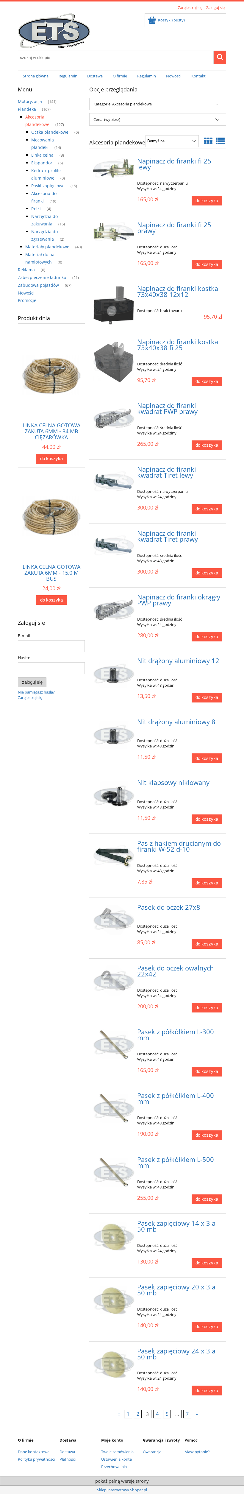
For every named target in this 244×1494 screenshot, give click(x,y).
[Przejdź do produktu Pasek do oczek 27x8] (113, 920)
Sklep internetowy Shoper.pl (122, 1490)
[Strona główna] (54, 29)
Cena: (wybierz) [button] (106, 119)
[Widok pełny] (220, 141)
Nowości (26, 293)
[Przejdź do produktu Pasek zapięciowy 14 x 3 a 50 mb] (113, 1236)
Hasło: (24, 657)
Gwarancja (152, 1451)
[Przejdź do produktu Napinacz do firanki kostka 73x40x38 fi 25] (113, 361)
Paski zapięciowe (48, 185)
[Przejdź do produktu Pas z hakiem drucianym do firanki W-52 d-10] (113, 855)
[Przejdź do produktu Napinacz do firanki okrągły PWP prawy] (113, 609)
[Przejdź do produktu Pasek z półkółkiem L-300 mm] (113, 1044)
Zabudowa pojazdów (38, 285)
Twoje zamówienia (117, 1451)
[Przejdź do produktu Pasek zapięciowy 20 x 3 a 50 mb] (113, 1299)
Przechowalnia (114, 1466)
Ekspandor (41, 163)
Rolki (36, 208)
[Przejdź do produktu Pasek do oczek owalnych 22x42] (113, 980)
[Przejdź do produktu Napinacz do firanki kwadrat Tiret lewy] (113, 481)
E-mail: (25, 635)
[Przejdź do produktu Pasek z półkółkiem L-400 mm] (113, 1108)
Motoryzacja (30, 101)
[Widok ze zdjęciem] (208, 141)
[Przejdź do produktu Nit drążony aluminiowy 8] (113, 734)
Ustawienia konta (116, 1459)
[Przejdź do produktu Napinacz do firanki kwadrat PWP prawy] (113, 418)
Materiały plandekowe (47, 247)
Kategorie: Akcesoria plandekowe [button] (122, 104)
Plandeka (27, 109)
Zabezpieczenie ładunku (42, 277)
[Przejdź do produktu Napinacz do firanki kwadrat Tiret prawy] (113, 545)
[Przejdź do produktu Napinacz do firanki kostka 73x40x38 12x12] (113, 305)
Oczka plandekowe (49, 132)
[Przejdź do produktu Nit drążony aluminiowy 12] (113, 673)
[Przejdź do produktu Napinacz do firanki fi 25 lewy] (113, 167)
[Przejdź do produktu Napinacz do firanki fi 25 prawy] (113, 231)
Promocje (27, 300)
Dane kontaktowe (33, 1451)
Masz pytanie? (197, 1451)
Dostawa (67, 1451)
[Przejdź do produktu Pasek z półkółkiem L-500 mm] (113, 1172)
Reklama (26, 269)
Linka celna (42, 155)
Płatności (68, 1459)
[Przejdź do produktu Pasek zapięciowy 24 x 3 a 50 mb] (113, 1363)
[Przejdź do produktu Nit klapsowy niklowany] (113, 795)
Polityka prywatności (36, 1459)
